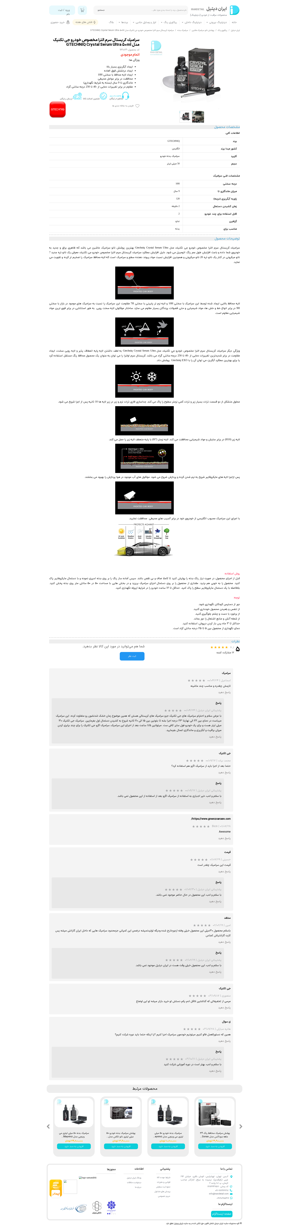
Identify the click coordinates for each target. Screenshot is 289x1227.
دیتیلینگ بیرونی (218, 22)
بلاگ (111, 22)
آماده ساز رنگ (120, 579)
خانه (234, 22)
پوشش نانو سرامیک (113, 248)
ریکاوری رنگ (170, 22)
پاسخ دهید (224, 692)
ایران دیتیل (178, 1223)
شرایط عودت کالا (163, 1177)
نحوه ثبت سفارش (163, 1186)
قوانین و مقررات (163, 1182)
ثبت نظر (132, 656)
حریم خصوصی (164, 1196)
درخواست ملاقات (134, 1182)
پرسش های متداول (162, 1191)
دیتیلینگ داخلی (193, 22)
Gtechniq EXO (179, 360)
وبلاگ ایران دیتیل (134, 1177)
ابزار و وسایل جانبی (146, 22)
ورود (67, 10)
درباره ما (138, 1187)
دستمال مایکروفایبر (65, 579)
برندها (124, 22)
